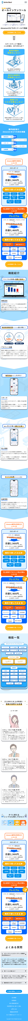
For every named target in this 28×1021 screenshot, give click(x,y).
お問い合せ (14, 1009)
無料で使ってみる (14, 189)
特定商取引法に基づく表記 (14, 1006)
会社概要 (14, 997)
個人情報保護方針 (14, 1003)
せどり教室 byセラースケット (14, 1015)
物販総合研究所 (14, 1012)
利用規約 (14, 1000)
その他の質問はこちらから (14, 991)
